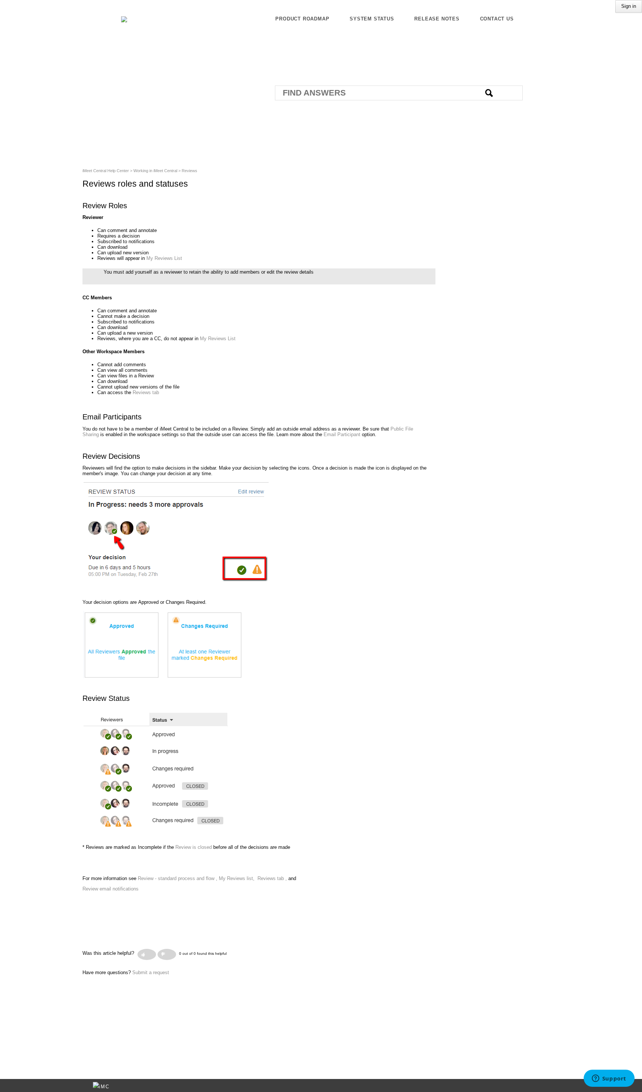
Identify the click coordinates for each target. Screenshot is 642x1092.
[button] (146, 954)
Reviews (189, 170)
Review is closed (193, 847)
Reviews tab (146, 392)
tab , (282, 878)
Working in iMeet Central (155, 170)
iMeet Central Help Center (105, 170)
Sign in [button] (628, 6)
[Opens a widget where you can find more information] (609, 1079)
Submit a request (150, 972)
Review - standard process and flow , (178, 878)
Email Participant (342, 434)
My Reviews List (164, 258)
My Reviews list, (237, 878)
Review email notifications (110, 889)
